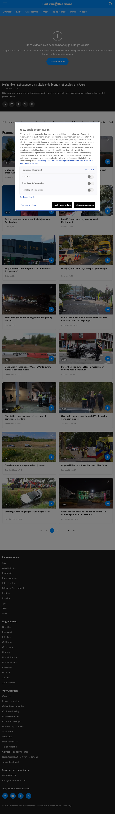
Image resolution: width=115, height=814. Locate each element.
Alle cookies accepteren (85, 205)
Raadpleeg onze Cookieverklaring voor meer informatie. (60, 161)
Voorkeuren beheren (29, 205)
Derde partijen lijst (27, 197)
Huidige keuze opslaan (62, 205)
